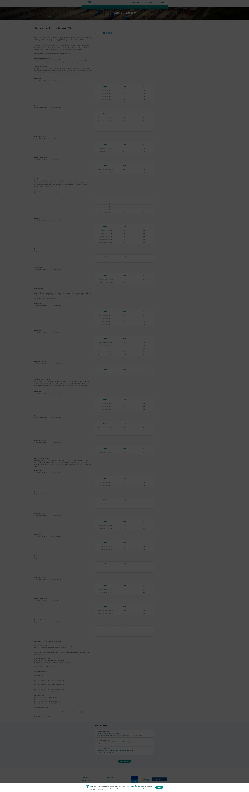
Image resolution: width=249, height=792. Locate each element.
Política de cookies (135, 786)
